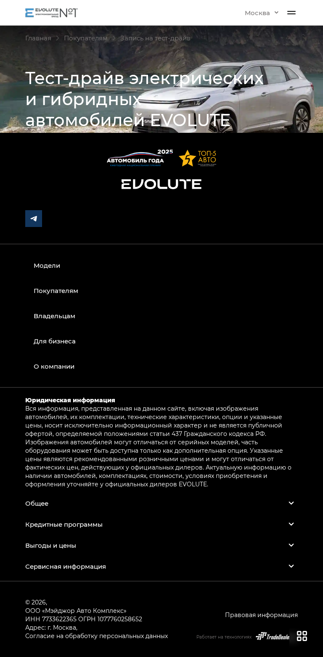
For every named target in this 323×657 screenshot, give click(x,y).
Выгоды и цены (50, 545)
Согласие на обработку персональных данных (96, 636)
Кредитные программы (64, 524)
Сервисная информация (65, 566)
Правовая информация (261, 615)
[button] (261, 12)
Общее (36, 503)
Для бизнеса (55, 341)
